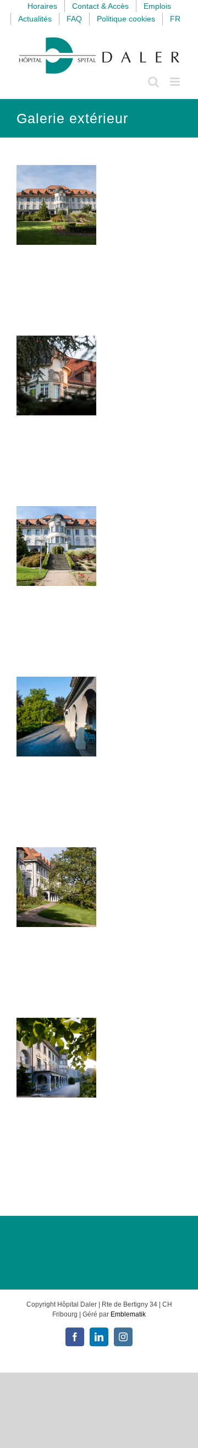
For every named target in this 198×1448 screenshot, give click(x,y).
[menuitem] (175, 19)
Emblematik (128, 1314)
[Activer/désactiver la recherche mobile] (153, 81)
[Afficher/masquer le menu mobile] (176, 81)
